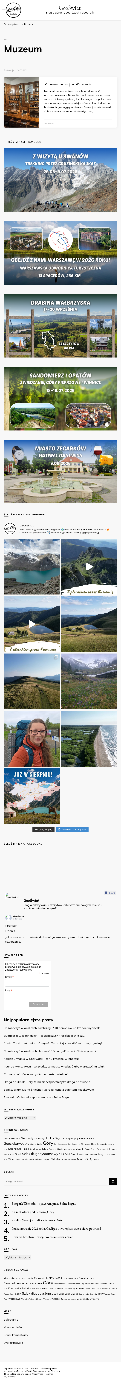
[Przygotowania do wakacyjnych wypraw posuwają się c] (32, 796)
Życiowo (94, 1159)
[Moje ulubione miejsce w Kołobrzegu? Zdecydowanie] (89, 739)
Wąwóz (47, 1159)
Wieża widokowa (36, 1159)
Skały (11, 1154)
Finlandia (83, 1138)
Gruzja (33, 1144)
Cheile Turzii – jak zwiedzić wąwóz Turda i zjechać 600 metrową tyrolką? (53, 1043)
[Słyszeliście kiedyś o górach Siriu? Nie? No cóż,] (32, 681)
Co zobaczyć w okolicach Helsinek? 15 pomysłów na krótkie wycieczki (50, 1051)
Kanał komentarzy (16, 1335)
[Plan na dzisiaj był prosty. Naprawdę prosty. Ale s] (89, 681)
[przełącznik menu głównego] (4, 10)
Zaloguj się (11, 1319)
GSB (39, 1143)
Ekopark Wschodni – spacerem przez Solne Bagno (37, 1097)
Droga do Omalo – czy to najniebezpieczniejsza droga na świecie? (47, 1082)
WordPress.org (13, 1342)
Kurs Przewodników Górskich (43, 1149)
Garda (91, 1138)
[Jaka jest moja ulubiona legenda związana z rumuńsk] (89, 624)
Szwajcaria (84, 1154)
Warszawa (14, 1159)
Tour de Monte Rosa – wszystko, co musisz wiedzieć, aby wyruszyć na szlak (54, 1066)
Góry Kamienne (74, 1144)
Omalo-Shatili (90, 1149)
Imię (8, 990)
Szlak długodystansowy (40, 1154)
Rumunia (113, 1149)
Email (9, 977)
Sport (18, 1154)
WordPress (37, 1373)
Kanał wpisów (13, 1327)
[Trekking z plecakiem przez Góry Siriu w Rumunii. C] (89, 567)
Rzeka (6, 1154)
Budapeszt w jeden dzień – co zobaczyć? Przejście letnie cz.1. (44, 1035)
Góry (48, 1143)
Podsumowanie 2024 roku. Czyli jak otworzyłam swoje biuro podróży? (56, 1229)
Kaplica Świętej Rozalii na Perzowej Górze (38, 1220)
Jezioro (111, 1144)
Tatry (101, 1154)
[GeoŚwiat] (13, 896)
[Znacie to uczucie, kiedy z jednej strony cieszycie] (32, 567)
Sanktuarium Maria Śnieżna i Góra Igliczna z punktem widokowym (49, 1089)
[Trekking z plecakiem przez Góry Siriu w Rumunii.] (32, 624)
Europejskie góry (70, 1138)
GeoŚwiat (70, 7)
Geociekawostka (16, 1143)
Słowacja (93, 1154)
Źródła (86, 1159)
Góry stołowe (85, 1144)
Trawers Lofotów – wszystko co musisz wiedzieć (36, 1074)
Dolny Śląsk (54, 1138)
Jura (5, 1149)
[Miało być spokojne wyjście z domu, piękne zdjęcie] (32, 739)
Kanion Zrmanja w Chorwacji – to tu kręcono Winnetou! (41, 1059)
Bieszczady (27, 1138)
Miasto (81, 1149)
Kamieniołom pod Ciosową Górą (33, 1212)
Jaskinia (103, 1144)
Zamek (80, 1159)
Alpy (6, 1138)
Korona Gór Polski (18, 1148)
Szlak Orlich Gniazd (68, 1154)
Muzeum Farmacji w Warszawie (67, 84)
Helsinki (95, 1144)
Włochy (55, 1159)
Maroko (60, 1149)
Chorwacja (39, 1138)
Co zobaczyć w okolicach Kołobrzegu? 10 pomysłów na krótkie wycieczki (52, 1028)
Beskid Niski (14, 1138)
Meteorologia (70, 1149)
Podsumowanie (102, 1149)
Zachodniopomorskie (68, 1159)
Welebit (25, 1159)
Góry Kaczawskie (60, 1144)
